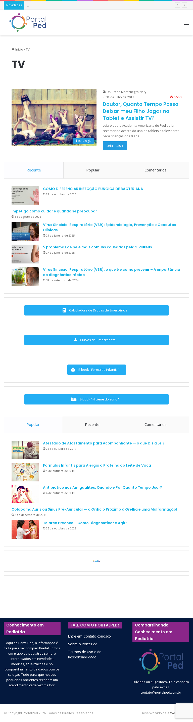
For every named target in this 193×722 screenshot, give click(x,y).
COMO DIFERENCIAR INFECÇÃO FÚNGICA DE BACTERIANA (93, 188)
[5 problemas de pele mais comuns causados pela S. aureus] (25, 254)
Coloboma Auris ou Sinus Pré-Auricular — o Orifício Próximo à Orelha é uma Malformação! (94, 509)
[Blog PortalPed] (28, 22)
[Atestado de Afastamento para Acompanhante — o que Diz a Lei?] (25, 450)
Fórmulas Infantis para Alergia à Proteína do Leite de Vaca (97, 465)
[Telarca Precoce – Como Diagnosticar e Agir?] (25, 529)
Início (19, 49)
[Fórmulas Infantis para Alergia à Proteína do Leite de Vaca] (25, 472)
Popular (93, 169)
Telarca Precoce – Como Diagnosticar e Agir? (85, 522)
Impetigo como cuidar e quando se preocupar (54, 211)
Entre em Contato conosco (89, 636)
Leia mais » (115, 145)
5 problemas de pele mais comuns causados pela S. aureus (97, 247)
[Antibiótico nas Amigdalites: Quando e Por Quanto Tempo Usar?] (25, 494)
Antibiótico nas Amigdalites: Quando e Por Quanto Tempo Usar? (102, 487)
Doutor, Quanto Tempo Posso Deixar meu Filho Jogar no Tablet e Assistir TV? (140, 111)
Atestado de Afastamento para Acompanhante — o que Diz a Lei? (104, 443)
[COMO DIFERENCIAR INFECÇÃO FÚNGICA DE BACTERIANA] (25, 195)
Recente (33, 169)
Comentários (155, 169)
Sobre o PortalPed (82, 644)
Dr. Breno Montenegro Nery (126, 92)
